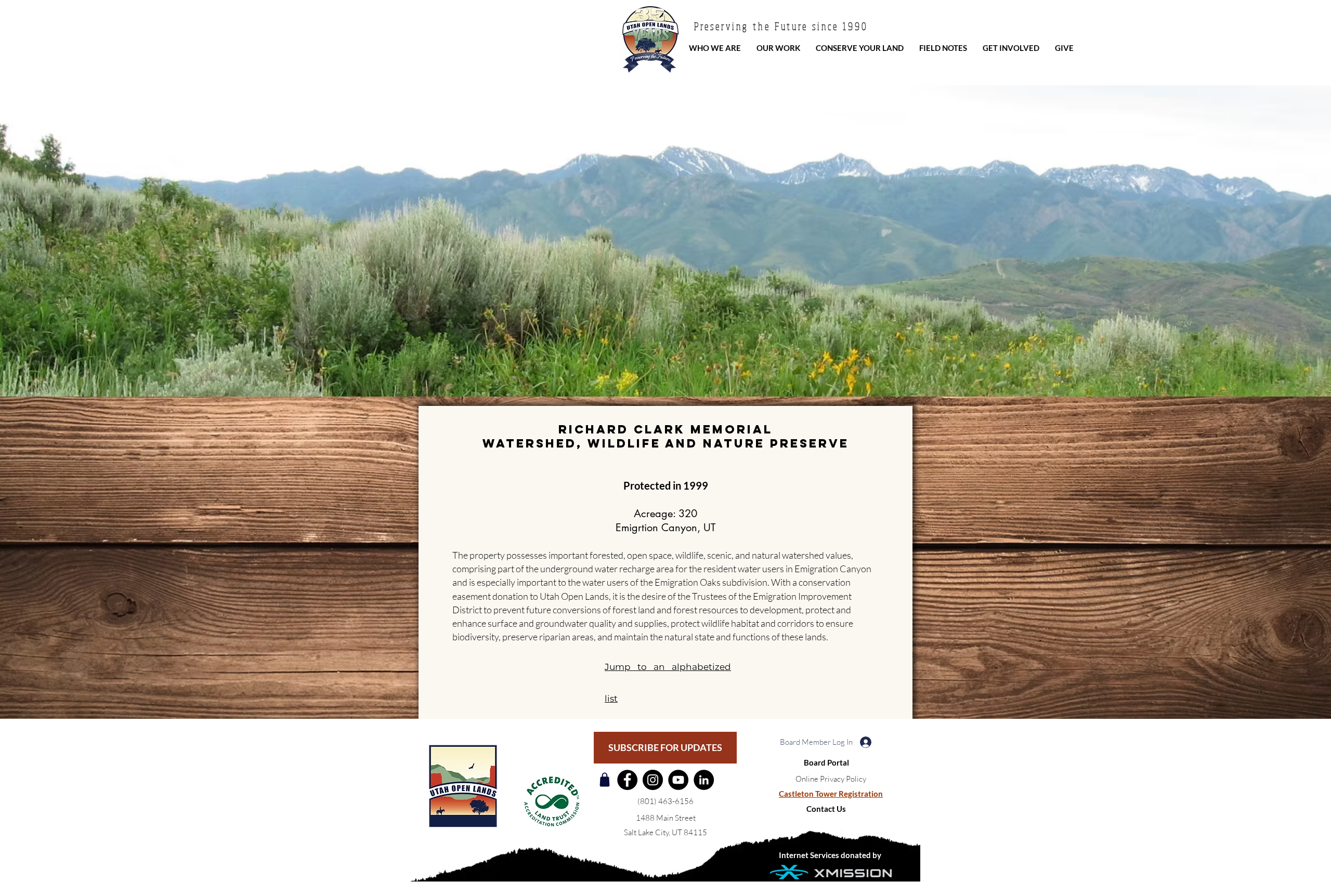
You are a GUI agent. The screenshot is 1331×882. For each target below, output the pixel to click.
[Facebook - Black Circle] (627, 780)
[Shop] (604, 779)
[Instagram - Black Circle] (653, 780)
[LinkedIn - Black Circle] (704, 780)
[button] (830, 779)
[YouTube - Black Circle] (678, 780)
